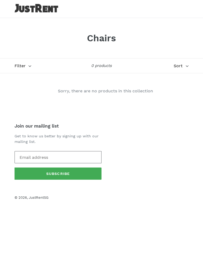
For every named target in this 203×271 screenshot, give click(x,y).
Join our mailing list (37, 126)
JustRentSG (38, 198)
